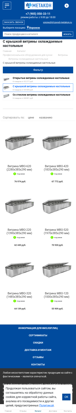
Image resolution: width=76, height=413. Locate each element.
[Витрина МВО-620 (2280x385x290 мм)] (19, 143)
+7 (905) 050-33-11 (38, 13)
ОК (66, 397)
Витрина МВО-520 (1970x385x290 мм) (56, 231)
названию (45, 117)
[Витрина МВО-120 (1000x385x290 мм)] (56, 270)
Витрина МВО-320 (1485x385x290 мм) (19, 295)
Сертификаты (38, 335)
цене (31, 117)
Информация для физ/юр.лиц (38, 328)
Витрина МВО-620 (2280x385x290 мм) (19, 167)
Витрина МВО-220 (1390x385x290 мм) (19, 231)
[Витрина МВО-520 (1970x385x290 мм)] (56, 206)
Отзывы (38, 357)
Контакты (38, 364)
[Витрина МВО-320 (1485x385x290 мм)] (19, 270)
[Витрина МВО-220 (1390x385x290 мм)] (19, 206)
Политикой (46, 405)
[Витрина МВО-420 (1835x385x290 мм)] (56, 143)
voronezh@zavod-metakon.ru (57, 22)
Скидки (38, 342)
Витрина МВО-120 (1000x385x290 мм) (56, 295)
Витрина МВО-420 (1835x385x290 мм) (56, 167)
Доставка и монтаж (38, 350)
